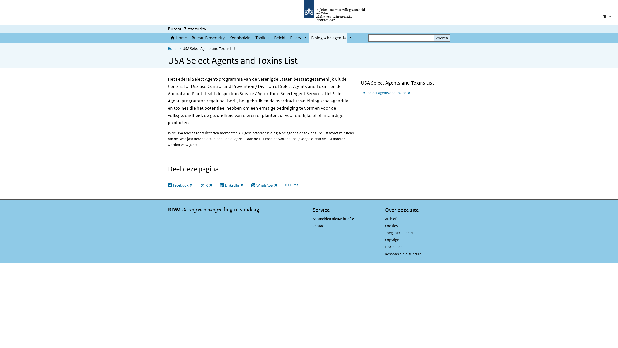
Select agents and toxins (389, 92)
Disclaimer (393, 247)
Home (181, 38)
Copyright (392, 240)
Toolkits (262, 38)
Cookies (391, 226)
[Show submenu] (305, 38)
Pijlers (295, 38)
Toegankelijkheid (399, 233)
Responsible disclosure (403, 254)
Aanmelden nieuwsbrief (344, 218)
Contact (319, 226)
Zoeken (442, 38)
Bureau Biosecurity (208, 38)
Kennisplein (240, 38)
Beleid (279, 38)
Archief (390, 219)
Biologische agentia (328, 38)
